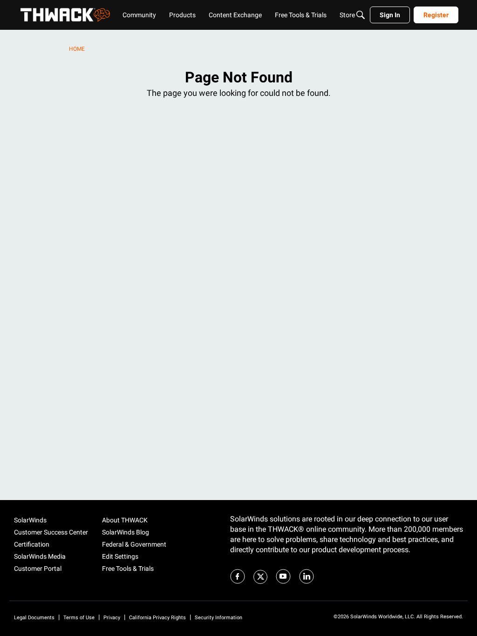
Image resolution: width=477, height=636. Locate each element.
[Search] (360, 15)
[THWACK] (65, 15)
